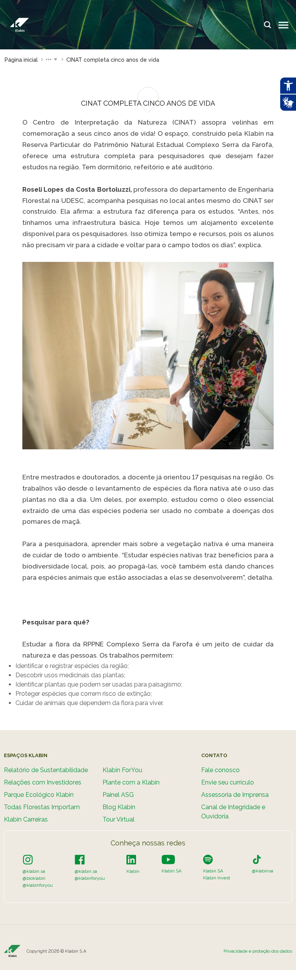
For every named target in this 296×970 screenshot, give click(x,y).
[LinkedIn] (131, 859)
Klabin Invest (216, 878)
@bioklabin (34, 878)
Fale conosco (220, 770)
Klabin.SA (171, 871)
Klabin (133, 871)
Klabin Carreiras (26, 819)
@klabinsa (262, 871)
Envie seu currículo (227, 782)
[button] (52, 59)
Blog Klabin (119, 807)
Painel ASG (118, 794)
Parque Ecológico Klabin (39, 794)
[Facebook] (80, 859)
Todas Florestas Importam (42, 807)
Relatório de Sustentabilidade (46, 770)
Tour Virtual (119, 819)
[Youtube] (168, 859)
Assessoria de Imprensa (235, 794)
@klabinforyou (38, 885)
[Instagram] (28, 859)
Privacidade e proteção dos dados (258, 951)
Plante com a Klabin (131, 782)
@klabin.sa (34, 871)
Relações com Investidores (42, 782)
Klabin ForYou (122, 770)
